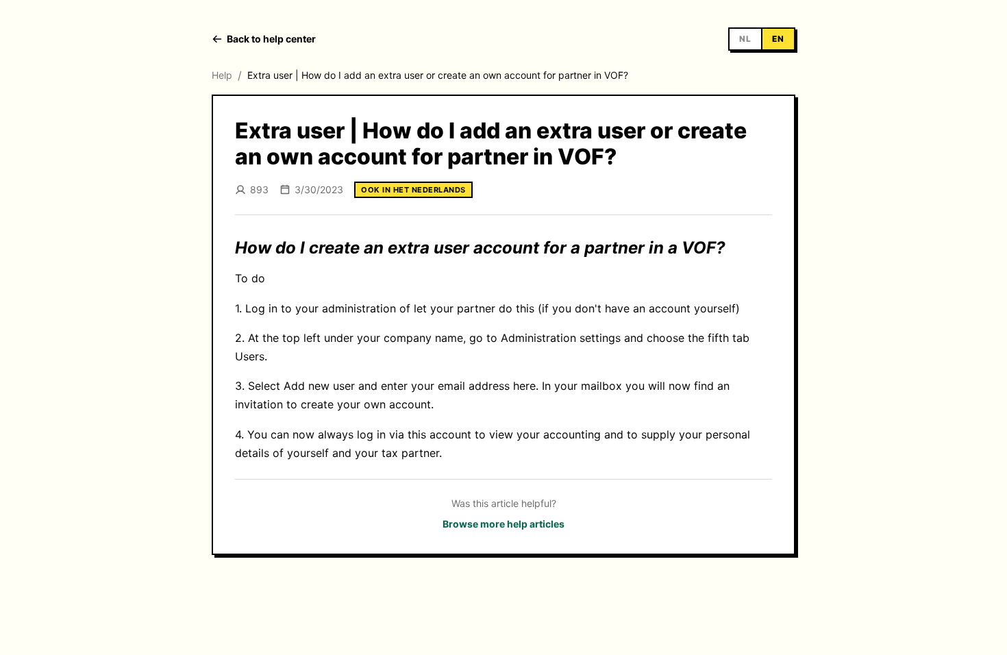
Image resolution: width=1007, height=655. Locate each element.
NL (745, 39)
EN (778, 39)
